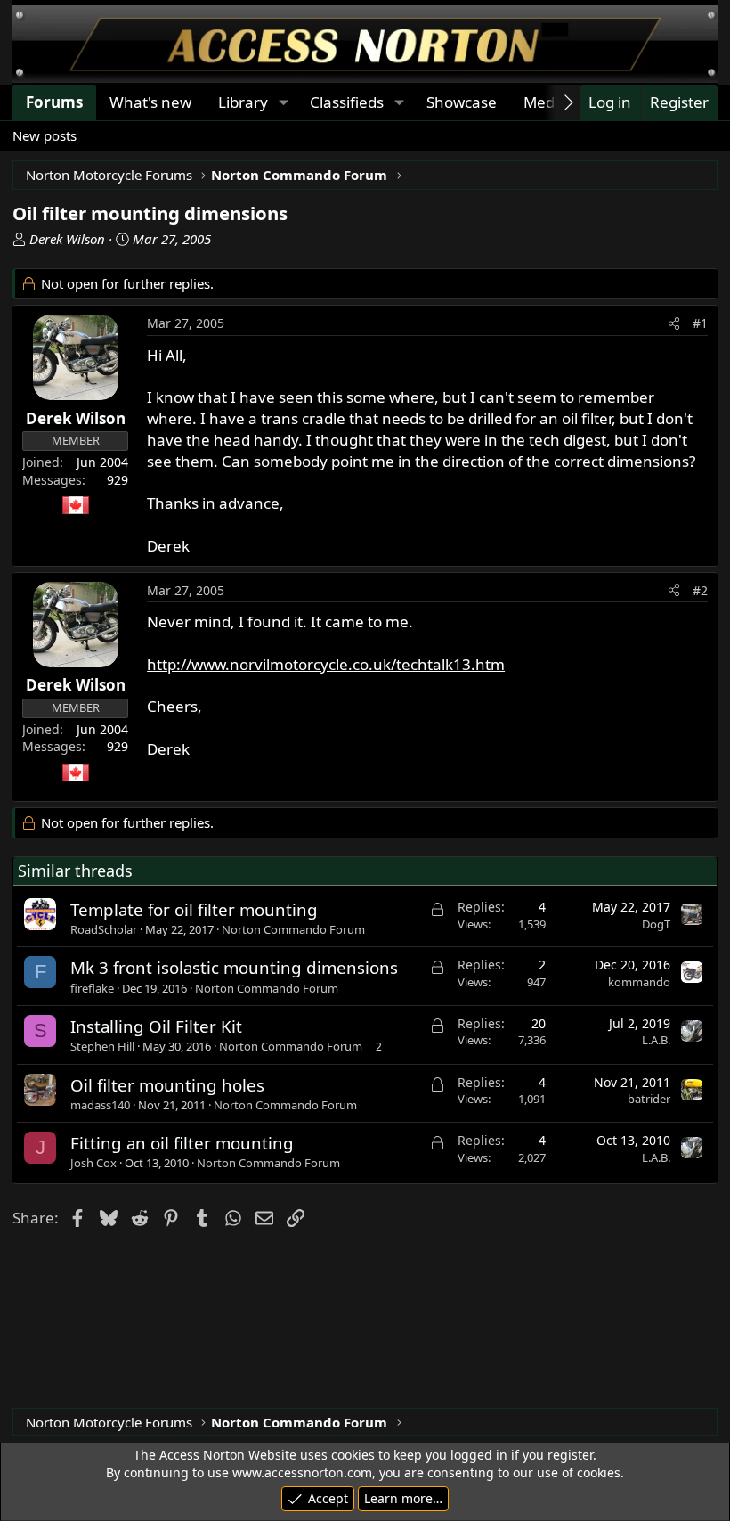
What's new (150, 102)
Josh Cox (93, 1163)
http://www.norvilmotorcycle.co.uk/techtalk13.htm (326, 664)
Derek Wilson (67, 239)
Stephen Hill (102, 1046)
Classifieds (347, 102)
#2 (700, 590)
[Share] (673, 323)
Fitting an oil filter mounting (182, 1143)
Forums (54, 102)
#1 (700, 323)
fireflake (92, 988)
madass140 (100, 1105)
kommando (639, 982)
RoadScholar (103, 929)
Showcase (461, 102)
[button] (283, 102)
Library (243, 102)
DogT (656, 924)
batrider (649, 1099)
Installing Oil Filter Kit (156, 1026)
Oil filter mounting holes (167, 1085)
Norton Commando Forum (293, 929)
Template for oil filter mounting (194, 909)
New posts (44, 135)
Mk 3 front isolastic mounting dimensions (234, 967)
